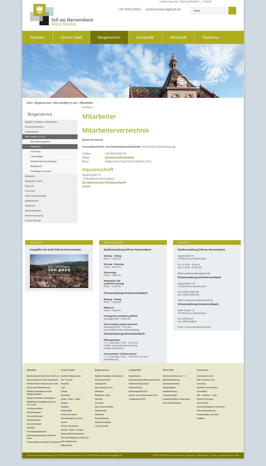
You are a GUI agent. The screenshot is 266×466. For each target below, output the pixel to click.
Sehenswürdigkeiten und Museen (75, 438)
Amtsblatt (30, 428)
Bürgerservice (109, 37)
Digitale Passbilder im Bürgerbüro (41, 122)
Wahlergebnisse (135, 388)
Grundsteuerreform (34, 127)
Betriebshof (36, 166)
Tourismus (210, 37)
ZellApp (64, 391)
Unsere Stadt (71, 37)
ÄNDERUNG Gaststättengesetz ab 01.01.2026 (41, 403)
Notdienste (30, 205)
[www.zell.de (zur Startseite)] (61, 24)
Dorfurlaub (201, 384)
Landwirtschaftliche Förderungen (176, 399)
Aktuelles (37, 37)
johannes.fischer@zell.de (119, 157)
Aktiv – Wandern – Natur (207, 395)
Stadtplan (65, 407)
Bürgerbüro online (33, 181)
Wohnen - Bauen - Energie (72, 430)
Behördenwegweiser (40, 141)
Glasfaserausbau (34, 412)
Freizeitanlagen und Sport (72, 418)
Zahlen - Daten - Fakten (71, 399)
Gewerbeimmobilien (171, 384)
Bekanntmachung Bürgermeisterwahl (144, 380)
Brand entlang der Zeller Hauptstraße (42, 380)
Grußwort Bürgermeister (71, 376)
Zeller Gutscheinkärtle (35, 196)
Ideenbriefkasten (33, 210)
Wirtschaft (178, 37)
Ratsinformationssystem (139, 384)
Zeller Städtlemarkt (69, 441)
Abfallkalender (32, 200)
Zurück (86, 186)
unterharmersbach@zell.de (199, 300)
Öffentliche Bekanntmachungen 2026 (42, 384)
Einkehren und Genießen (207, 388)
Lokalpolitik (145, 37)
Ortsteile (64, 403)
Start (29, 102)
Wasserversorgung (34, 215)
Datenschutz (202, 455)
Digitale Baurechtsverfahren (72, 434)
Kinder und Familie (69, 414)
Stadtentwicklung (170, 391)
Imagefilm (65, 384)
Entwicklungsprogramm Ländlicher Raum (41, 436)
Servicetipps (202, 391)
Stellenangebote (34, 420)
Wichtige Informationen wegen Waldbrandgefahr (39, 392)
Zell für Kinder (202, 403)
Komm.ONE (234, 455)
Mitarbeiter (35, 146)
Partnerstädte (66, 411)
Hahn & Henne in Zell (206, 380)
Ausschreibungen (34, 424)
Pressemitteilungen (35, 416)
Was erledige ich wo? (66, 102)
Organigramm (31, 131)
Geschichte (65, 395)
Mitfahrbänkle (66, 445)
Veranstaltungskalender (37, 432)
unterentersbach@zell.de (124, 345)
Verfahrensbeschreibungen (43, 161)
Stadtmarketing (169, 388)
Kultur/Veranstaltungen (206, 411)
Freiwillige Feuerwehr (40, 171)
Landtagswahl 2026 (137, 399)
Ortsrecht (29, 186)
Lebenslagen (36, 156)
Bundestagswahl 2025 (138, 391)
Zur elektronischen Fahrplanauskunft (104, 182)
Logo (63, 388)
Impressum (190, 455)
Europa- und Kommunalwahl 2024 (143, 395)
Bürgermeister (135, 376)
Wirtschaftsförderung (171, 380)
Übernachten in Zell (205, 376)
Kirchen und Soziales (70, 426)
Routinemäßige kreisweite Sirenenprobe (44, 442)
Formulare (35, 151)
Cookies (213, 455)
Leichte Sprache (33, 220)
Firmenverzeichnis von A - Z (174, 376)
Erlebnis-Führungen (205, 399)
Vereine (64, 422)
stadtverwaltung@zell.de (163, 9)
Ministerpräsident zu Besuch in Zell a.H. (43, 376)
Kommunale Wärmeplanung (38, 388)
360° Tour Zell (67, 380)
